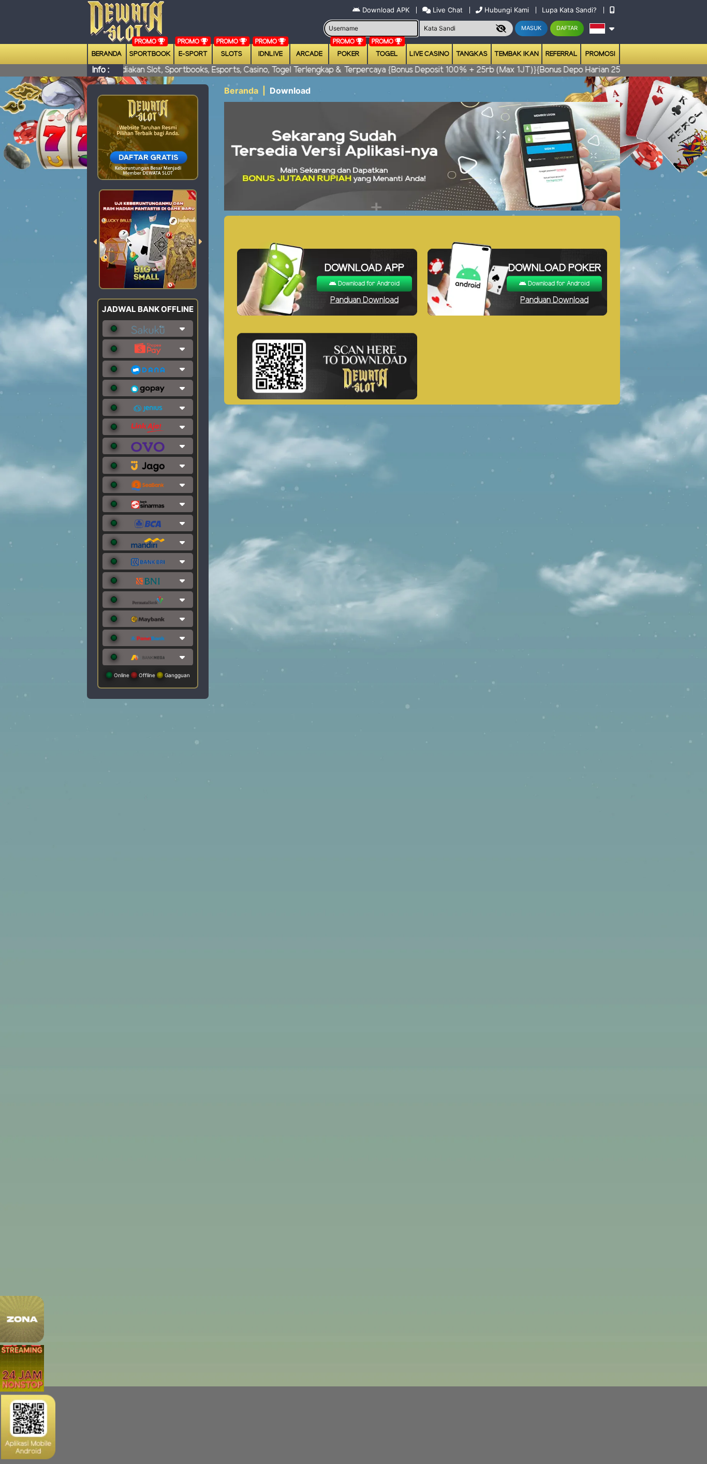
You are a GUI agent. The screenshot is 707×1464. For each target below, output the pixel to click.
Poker (348, 54)
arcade (309, 54)
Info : (100, 70)
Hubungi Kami (506, 10)
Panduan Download (364, 300)
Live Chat (447, 10)
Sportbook (150, 54)
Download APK (385, 10)
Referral (562, 54)
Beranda (107, 54)
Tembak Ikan (516, 54)
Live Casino (429, 54)
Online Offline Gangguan (151, 675)
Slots (231, 54)
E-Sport (193, 54)
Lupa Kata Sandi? (570, 10)
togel (387, 54)
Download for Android (368, 284)
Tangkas (472, 54)
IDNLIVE (270, 54)
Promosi (600, 54)
